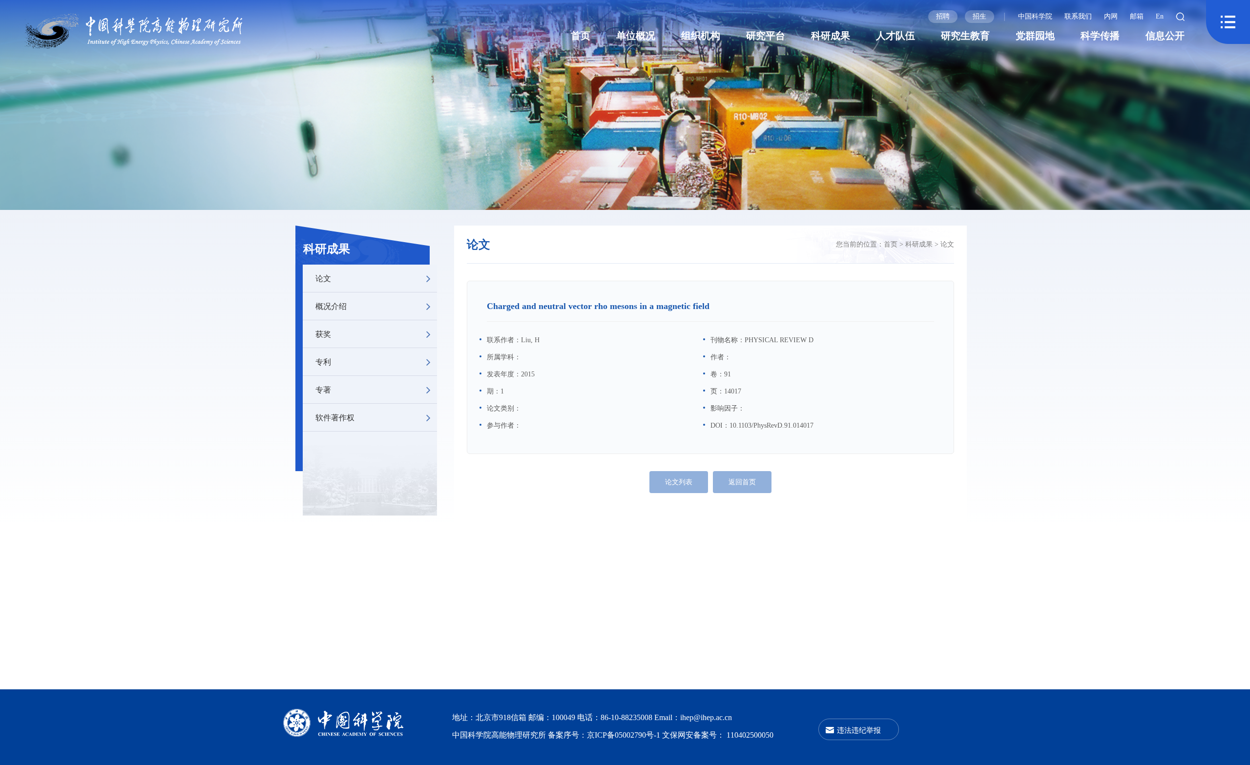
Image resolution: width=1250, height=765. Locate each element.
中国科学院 (1035, 16)
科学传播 (1100, 35)
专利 (323, 361)
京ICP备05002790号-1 (624, 735)
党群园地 (1035, 35)
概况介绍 (331, 305)
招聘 (943, 16)
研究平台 (765, 35)
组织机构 (700, 35)
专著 (323, 389)
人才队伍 (895, 35)
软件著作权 (334, 417)
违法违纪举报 (859, 729)
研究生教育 (965, 35)
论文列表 (678, 482)
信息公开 (1165, 35)
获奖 (323, 333)
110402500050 (750, 735)
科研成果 (830, 35)
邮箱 (1137, 16)
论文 (323, 278)
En (1160, 16)
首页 (580, 35)
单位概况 (635, 35)
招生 (979, 16)
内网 (1111, 16)
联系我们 (1078, 16)
